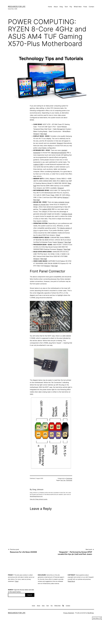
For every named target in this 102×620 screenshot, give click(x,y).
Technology (69, 478)
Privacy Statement (68, 613)
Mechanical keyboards (58, 152)
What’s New (78, 6)
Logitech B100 (46, 209)
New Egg (43, 134)
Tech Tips (62, 480)
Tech (66, 6)
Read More (71, 581)
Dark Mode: (96, 618)
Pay (71, 6)
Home (50, 6)
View (58, 235)
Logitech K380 (38, 164)
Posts (85, 6)
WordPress (90, 613)
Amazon (36, 134)
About (56, 6)
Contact (91, 6)
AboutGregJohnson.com (36, 496)
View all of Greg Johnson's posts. (38, 499)
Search (29, 595)
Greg (61, 6)
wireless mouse (67, 214)
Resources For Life (16, 7)
